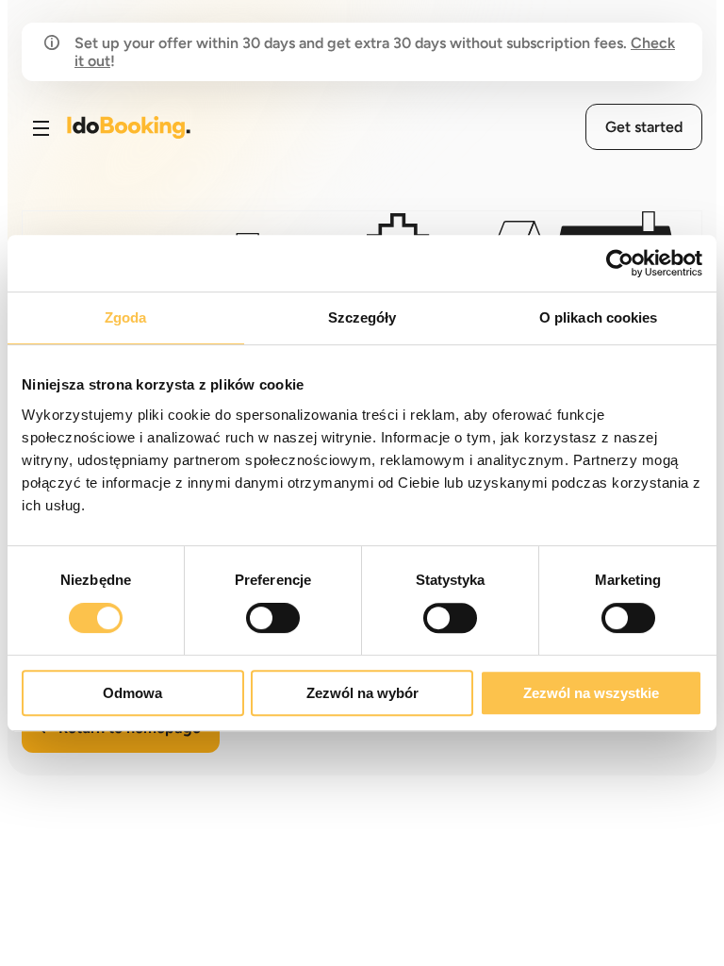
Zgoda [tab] (126, 317)
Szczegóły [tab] (362, 317)
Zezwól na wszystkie (591, 693)
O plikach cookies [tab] (598, 317)
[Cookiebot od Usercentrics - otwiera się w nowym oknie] (619, 263)
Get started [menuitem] (644, 127)
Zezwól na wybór (362, 693)
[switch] (273, 618)
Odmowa (132, 693)
